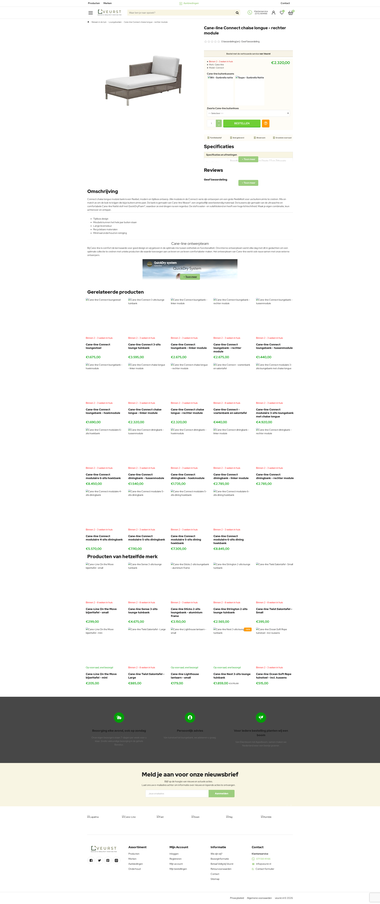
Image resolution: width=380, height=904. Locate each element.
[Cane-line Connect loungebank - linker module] (190, 317)
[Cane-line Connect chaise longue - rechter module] (190, 382)
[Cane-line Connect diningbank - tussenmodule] (147, 447)
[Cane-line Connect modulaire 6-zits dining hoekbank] (232, 509)
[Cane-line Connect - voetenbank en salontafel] (232, 382)
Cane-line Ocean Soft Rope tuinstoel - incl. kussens (273, 675)
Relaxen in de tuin (99, 22)
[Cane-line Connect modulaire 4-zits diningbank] (105, 509)
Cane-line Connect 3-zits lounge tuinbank (144, 346)
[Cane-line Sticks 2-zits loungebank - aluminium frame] (190, 582)
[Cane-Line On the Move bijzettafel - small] (105, 582)
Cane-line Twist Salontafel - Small (274, 610)
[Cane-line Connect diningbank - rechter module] (275, 447)
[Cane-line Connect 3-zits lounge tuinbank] (147, 317)
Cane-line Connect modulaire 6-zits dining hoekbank (228, 539)
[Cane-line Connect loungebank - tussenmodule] (275, 317)
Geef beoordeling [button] (250, 41)
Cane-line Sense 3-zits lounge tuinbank (142, 610)
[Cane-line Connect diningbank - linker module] (232, 447)
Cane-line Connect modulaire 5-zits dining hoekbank (186, 539)
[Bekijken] (290, 12)
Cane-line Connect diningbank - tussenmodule (146, 476)
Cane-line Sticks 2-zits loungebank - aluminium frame (186, 612)
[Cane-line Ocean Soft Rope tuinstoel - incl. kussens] (275, 647)
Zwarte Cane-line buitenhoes (223, 108)
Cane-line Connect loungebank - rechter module (227, 348)
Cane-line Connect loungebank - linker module (189, 346)
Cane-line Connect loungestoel (98, 346)
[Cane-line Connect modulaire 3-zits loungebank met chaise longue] (275, 382)
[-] (219, 125)
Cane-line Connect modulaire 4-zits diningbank (104, 537)
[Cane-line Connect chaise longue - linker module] (147, 382)
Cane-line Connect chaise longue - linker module (145, 411)
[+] (219, 121)
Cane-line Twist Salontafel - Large (146, 675)
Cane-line (219, 64)
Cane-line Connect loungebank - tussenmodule (274, 346)
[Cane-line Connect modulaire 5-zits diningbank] (147, 509)
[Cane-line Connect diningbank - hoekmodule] (190, 447)
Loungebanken (115, 22)
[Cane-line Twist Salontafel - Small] (275, 582)
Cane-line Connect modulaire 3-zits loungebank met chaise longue (275, 413)
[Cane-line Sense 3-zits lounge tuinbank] (147, 582)
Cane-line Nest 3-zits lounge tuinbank (232, 675)
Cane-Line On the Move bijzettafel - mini (101, 675)
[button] (242, 123)
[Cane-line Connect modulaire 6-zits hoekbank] (105, 447)
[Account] (273, 13)
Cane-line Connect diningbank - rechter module (275, 476)
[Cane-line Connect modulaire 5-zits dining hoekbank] (190, 509)
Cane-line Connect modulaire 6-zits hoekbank (103, 476)
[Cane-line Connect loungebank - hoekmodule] (105, 382)
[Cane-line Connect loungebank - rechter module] (232, 317)
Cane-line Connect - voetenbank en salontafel (230, 411)
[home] (88, 22)
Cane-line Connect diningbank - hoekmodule (188, 476)
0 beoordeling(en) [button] (230, 41)
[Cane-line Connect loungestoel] (105, 317)
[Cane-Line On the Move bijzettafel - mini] (105, 647)
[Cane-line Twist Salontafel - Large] (147, 647)
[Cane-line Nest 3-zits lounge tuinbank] (232, 647)
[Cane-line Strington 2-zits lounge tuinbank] (232, 582)
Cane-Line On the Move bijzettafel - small (101, 610)
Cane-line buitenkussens (220, 73)
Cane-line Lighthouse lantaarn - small (185, 675)
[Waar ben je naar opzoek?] (237, 13)
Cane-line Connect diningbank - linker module (231, 476)
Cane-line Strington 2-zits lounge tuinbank (230, 610)
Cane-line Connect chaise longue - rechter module (187, 411)
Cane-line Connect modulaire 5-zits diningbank (146, 537)
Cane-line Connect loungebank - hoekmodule (103, 411)
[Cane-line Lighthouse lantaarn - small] (190, 647)
